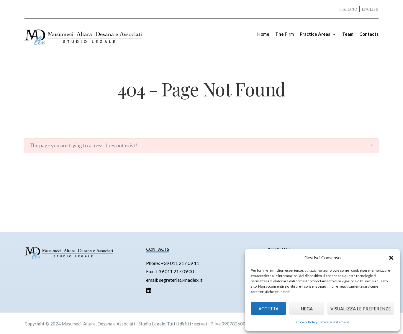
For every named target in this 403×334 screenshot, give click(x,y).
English (370, 9)
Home (263, 34)
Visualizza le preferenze (360, 308)
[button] (391, 258)
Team (347, 34)
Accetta (268, 308)
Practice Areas (315, 34)
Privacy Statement (334, 322)
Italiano (348, 9)
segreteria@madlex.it (180, 280)
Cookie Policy (306, 322)
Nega (307, 308)
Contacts (369, 34)
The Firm (284, 34)
